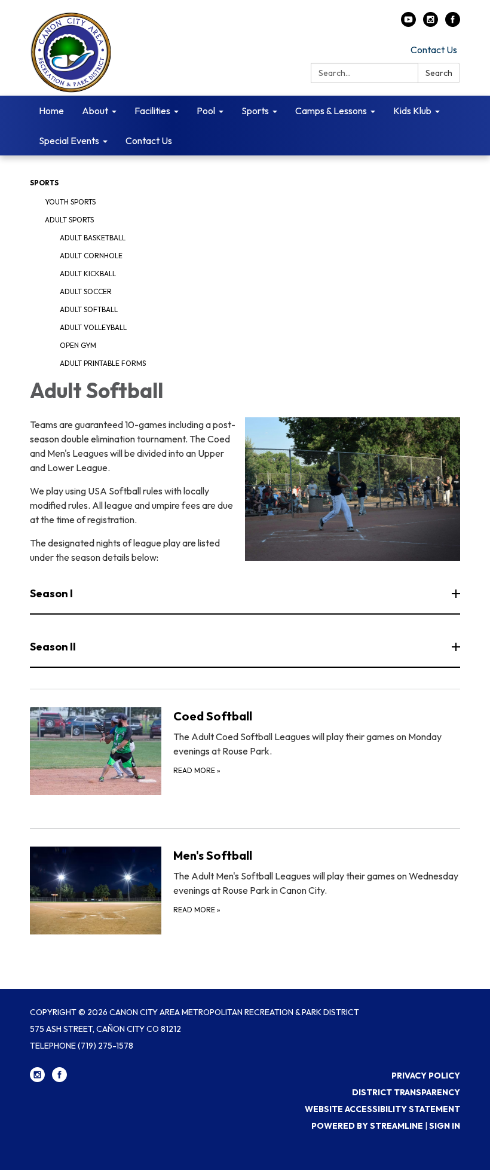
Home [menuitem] (51, 111)
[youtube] (408, 23)
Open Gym (78, 345)
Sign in (444, 1125)
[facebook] (452, 23)
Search (438, 73)
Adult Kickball (88, 273)
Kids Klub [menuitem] (412, 111)
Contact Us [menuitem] (148, 140)
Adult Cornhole (91, 255)
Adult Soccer (86, 291)
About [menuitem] (95, 111)
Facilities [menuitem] (152, 111)
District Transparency (406, 1092)
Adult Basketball (92, 237)
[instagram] (430, 23)
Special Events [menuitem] (69, 140)
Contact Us (434, 50)
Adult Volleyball (93, 327)
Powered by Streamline (367, 1125)
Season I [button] (51, 593)
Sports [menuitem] (255, 111)
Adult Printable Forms (103, 363)
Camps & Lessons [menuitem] (331, 111)
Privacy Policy (425, 1075)
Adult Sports (69, 219)
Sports (44, 182)
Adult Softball (89, 309)
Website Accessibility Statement (382, 1109)
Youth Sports (70, 201)
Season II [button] (53, 646)
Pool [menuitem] (206, 111)
